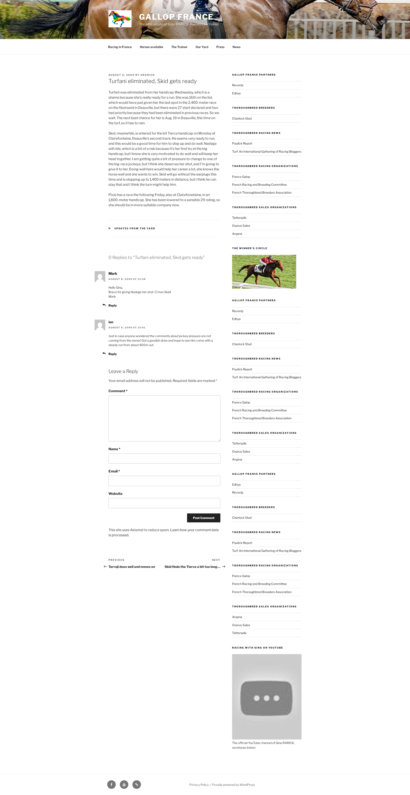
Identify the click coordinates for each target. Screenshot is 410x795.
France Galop (241, 176)
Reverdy (237, 85)
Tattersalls (239, 217)
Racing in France (120, 47)
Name (114, 449)
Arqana (237, 233)
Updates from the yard (134, 228)
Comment (117, 391)
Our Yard (202, 47)
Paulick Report (242, 143)
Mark (112, 274)
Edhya (236, 93)
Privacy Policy (199, 784)
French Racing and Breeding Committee (259, 184)
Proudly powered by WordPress (233, 784)
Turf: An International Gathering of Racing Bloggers (266, 151)
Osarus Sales (241, 225)
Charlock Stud (242, 118)
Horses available (151, 47)
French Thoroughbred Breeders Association (261, 192)
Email (114, 471)
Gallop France (176, 17)
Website (115, 494)
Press (220, 47)
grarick (148, 74)
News (236, 47)
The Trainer (179, 47)
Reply (112, 305)
